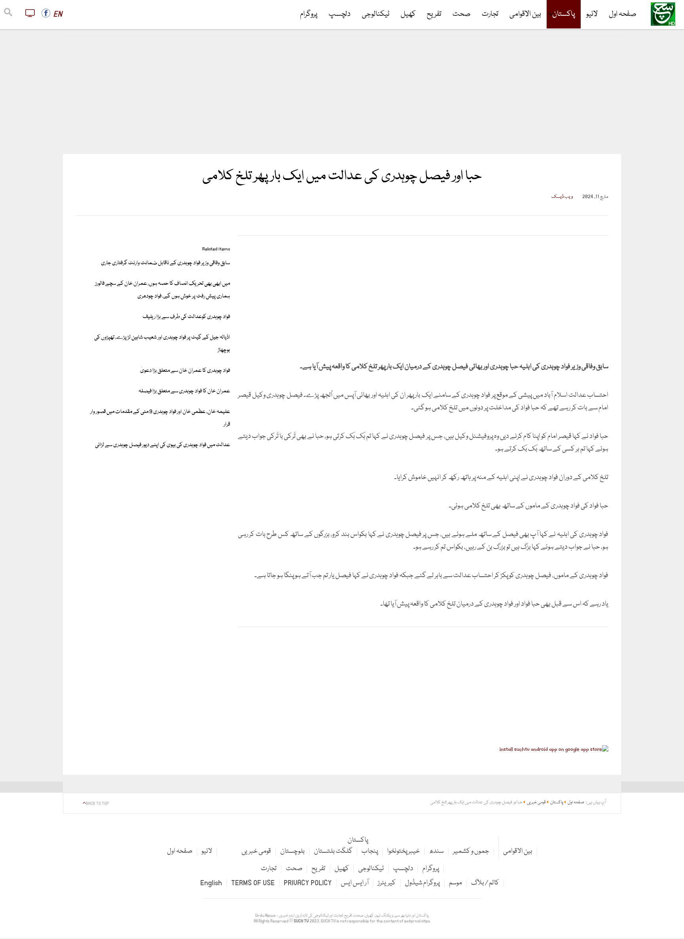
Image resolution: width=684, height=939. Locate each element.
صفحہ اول (622, 14)
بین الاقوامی (525, 14)
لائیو (592, 14)
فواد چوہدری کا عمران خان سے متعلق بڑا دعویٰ (185, 370)
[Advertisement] (342, 95)
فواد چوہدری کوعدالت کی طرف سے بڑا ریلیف (186, 316)
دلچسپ (340, 14)
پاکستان (563, 14)
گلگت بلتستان (333, 851)
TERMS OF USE (253, 883)
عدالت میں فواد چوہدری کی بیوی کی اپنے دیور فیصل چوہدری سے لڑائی (162, 445)
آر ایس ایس (355, 883)
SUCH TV (302, 921)
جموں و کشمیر (471, 851)
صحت (461, 14)
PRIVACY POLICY (308, 883)
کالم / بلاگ (485, 883)
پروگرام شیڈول (422, 883)
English (211, 883)
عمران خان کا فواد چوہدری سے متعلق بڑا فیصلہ (184, 391)
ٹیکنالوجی (376, 14)
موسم (455, 883)
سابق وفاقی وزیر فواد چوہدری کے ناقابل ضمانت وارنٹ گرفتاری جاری (165, 263)
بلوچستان (292, 851)
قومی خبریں (256, 851)
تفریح (434, 14)
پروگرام (308, 14)
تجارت (490, 14)
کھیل (408, 14)
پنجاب (369, 851)
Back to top (97, 804)
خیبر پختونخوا (403, 851)
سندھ (436, 851)
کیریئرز (387, 883)
